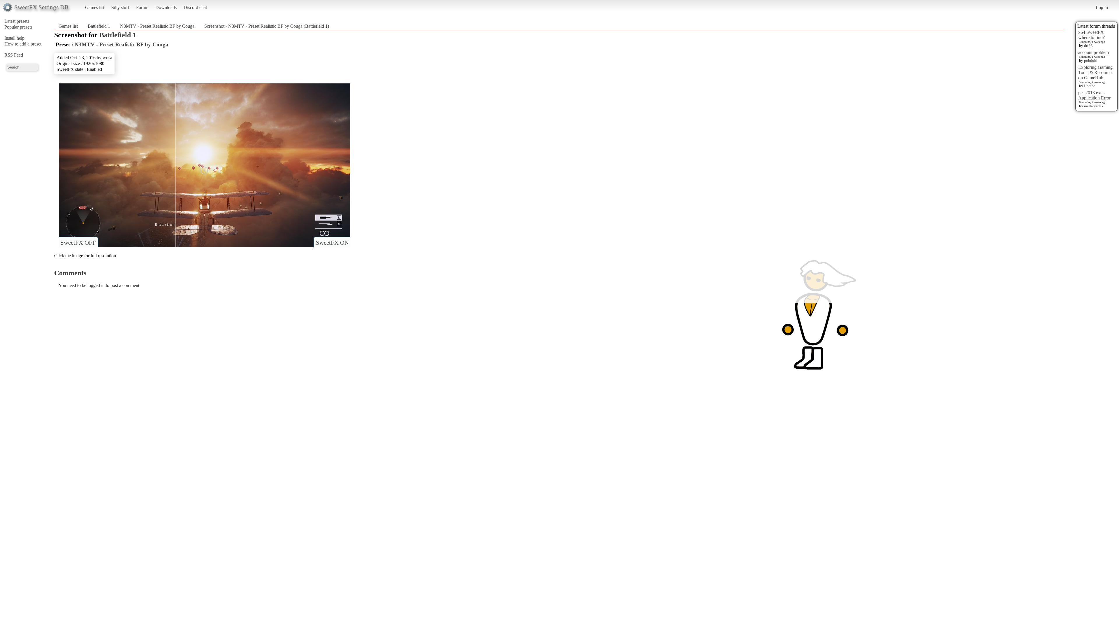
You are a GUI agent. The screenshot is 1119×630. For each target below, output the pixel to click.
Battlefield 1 (99, 26)
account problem (1093, 52)
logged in (96, 285)
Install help (14, 38)
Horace (1089, 86)
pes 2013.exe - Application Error (1094, 95)
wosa (107, 57)
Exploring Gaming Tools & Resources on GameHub (1095, 72)
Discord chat (195, 7)
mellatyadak (1094, 106)
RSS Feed (13, 54)
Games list (94, 7)
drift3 (1088, 45)
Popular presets (18, 26)
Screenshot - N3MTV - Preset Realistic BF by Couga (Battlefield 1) (266, 26)
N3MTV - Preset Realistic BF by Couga (157, 26)
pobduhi (1090, 60)
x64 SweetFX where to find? (1091, 35)
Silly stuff (120, 7)
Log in (1102, 7)
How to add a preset (22, 43)
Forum (142, 7)
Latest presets (16, 21)
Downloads (166, 7)
